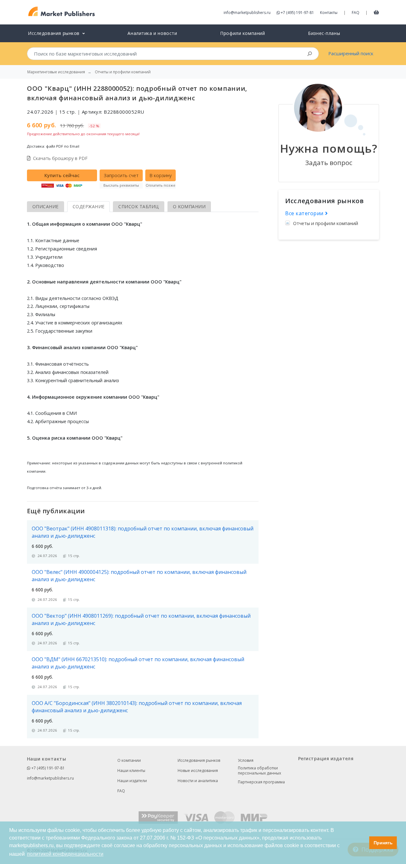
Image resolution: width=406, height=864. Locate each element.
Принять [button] (383, 842)
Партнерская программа (261, 782)
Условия (245, 760)
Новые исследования (198, 770)
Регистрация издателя (325, 758)
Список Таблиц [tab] (138, 206)
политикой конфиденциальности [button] (65, 854)
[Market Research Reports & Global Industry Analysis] (61, 11)
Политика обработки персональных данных (259, 771)
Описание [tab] (45, 206)
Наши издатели (132, 780)
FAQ (355, 12)
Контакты (328, 12)
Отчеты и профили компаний (325, 223)
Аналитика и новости (152, 33)
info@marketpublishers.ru (247, 12)
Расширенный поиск (350, 53)
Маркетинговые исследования (56, 72)
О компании (129, 760)
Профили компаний (242, 33)
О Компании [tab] (189, 206)
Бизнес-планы (324, 33)
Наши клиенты (131, 770)
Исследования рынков (199, 760)
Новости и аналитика (198, 780)
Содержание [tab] (89, 206)
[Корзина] (376, 12)
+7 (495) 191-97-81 (297, 12)
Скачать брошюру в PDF (60, 158)
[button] (362, 842)
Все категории (305, 213)
